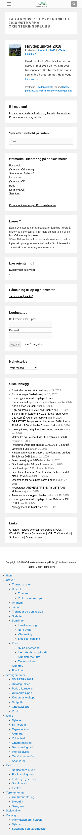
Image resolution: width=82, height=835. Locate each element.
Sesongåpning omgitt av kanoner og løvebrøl (37, 429)
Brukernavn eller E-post (22, 319)
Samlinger (18, 620)
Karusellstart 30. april (24, 405)
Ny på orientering (29, 647)
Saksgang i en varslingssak (29, 828)
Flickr (37, 554)
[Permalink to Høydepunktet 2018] (15, 50)
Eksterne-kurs (26, 661)
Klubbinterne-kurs (29, 656)
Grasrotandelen (34, 537)
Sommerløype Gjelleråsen (27, 394)
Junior (16, 607)
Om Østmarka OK (23, 756)
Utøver (10, 579)
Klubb (9, 715)
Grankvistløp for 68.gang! (26, 464)
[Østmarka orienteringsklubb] (42, 4)
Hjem (9, 575)
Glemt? (26, 344)
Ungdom (17, 602)
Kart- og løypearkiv (24, 779)
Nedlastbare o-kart (23, 769)
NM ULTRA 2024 (22, 679)
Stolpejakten (16, 537)
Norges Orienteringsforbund (36, 529)
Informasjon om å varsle (27, 819)
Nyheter (17, 720)
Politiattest (18, 738)
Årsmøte (17, 733)
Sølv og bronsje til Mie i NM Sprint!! (32, 409)
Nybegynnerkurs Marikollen (27, 507)
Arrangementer (15, 675)
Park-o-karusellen (23, 688)
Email (55, 554)
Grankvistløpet (21, 706)
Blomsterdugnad (22, 747)
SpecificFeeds (64, 554)
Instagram (46, 554)
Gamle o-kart (20, 783)
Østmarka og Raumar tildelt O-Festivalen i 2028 (39, 437)
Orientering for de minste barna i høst (33, 479)
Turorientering (15, 792)
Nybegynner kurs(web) (22, 269)
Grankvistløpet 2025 (23, 468)
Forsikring (18, 670)
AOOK (58, 529)
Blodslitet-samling (29, 638)
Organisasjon (20, 729)
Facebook (20, 554)
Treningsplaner (21, 584)
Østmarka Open (22, 692)
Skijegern (18, 806)
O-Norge (14, 529)
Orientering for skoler (26, 235)
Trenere (23, 593)
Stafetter (17, 616)
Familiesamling (27, 625)
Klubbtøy (17, 665)
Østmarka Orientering (21, 169)
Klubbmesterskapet (24, 697)
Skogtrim (14, 193)
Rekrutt (16, 589)
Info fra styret (20, 751)
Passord (14, 330)
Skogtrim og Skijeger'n (22, 173)
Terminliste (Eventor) (21, 296)
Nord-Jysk (24, 629)
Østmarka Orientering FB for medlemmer (32, 205)
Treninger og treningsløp (27, 611)
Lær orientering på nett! (33, 652)
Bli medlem (19, 724)
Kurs (15, 643)
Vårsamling (25, 634)
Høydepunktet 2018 (43, 46)
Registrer (37, 344)
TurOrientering (62, 533)
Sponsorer (18, 760)
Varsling (11, 815)
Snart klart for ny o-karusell (27, 390)
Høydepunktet (44, 87)
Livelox (16, 788)
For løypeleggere (23, 774)
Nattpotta (17, 702)
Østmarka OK (17, 181)
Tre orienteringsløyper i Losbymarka (32, 495)
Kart (8, 765)
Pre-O (16, 711)
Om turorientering (23, 797)
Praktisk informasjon (30, 598)
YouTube (28, 554)
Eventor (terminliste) (33, 533)
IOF (50, 533)
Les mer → (32, 79)
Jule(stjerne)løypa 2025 (25, 460)
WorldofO (14, 533)
